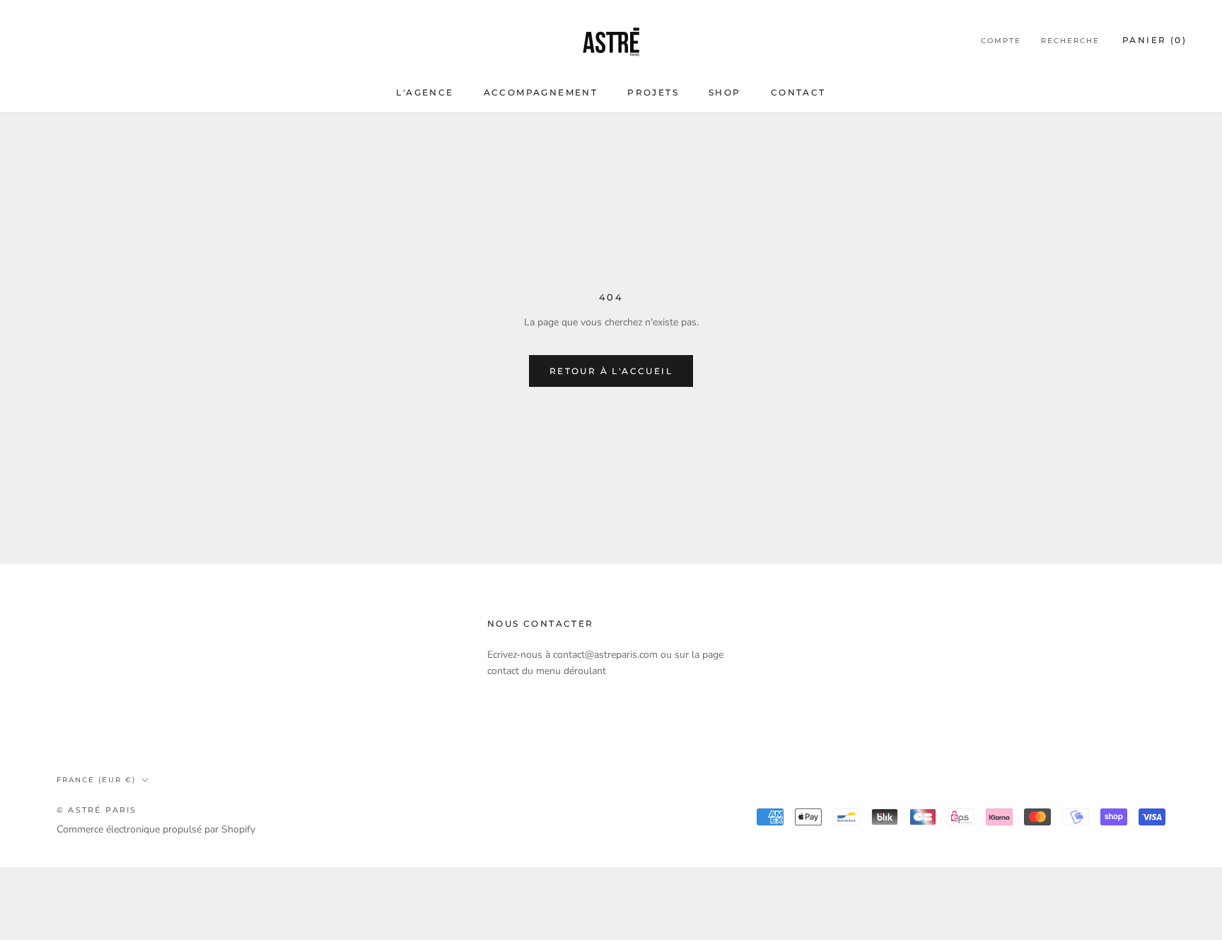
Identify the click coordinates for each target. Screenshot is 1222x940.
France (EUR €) (96, 779)
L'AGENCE (424, 92)
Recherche (1070, 40)
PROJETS (653, 92)
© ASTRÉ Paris (97, 810)
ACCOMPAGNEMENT (541, 92)
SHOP (725, 92)
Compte (1001, 40)
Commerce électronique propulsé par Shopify (156, 829)
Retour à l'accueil (611, 371)
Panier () (1154, 40)
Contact (798, 92)
